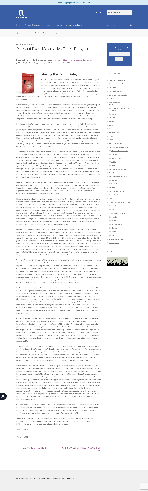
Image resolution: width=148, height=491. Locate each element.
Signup (119, 59)
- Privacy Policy (34, 478)
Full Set (114, 221)
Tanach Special (116, 232)
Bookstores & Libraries (74, 25)
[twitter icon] (100, 12)
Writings (114, 165)
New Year (112, 121)
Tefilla (113, 162)
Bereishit (114, 210)
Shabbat (114, 180)
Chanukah (112, 88)
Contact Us (58, 25)
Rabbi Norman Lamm (116, 173)
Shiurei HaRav (116, 158)
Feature (111, 99)
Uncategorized (114, 243)
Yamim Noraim (116, 184)
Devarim (114, 217)
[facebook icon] (96, 12)
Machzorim (115, 195)
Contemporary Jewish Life (118, 95)
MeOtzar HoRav (116, 154)
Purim (111, 140)
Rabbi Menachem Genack (117, 169)
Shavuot (112, 188)
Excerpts (27, 33)
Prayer (111, 136)
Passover (112, 129)
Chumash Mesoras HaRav (119, 151)
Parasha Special (116, 224)
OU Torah (112, 125)
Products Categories (32, 25)
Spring (111, 199)
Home (18, 25)
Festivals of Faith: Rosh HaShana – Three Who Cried (81, 449)
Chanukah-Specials (115, 91)
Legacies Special (117, 84)
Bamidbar (114, 206)
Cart (48, 25)
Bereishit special (119, 213)
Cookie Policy (46, 478)
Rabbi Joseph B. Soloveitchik (118, 147)
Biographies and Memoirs (117, 80)
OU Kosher (56, 478)
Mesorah (112, 118)
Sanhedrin (114, 114)
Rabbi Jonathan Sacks (116, 143)
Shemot (114, 228)
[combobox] (119, 12)
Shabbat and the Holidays (118, 177)
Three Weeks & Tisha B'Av (117, 239)
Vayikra (114, 235)
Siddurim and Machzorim (117, 191)
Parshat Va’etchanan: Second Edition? (34, 449)
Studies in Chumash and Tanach (120, 202)
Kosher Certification (69, 478)
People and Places (115, 132)
